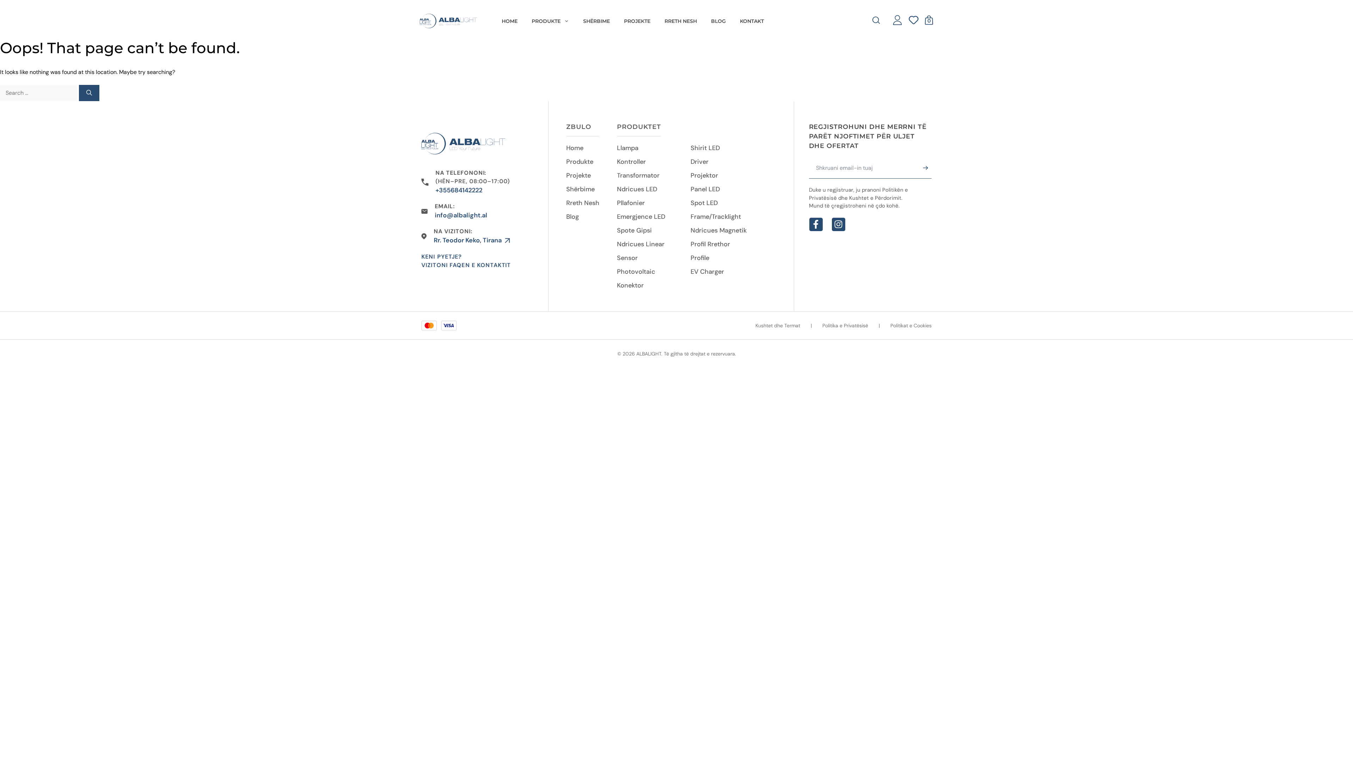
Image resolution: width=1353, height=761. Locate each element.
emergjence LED (641, 216)
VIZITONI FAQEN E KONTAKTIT (466, 265)
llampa (627, 148)
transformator (638, 175)
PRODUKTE (546, 21)
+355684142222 (458, 190)
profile (700, 258)
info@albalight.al (461, 215)
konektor (630, 285)
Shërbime (580, 189)
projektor (704, 175)
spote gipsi (634, 230)
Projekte (578, 175)
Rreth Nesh (582, 203)
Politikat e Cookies (911, 325)
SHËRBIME (596, 21)
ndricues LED (637, 189)
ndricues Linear (641, 244)
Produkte (579, 161)
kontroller (631, 161)
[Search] (89, 93)
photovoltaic (636, 271)
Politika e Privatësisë (845, 325)
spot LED (704, 203)
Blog (572, 216)
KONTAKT (752, 21)
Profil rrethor (710, 244)
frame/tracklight (716, 216)
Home (510, 21)
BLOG (718, 21)
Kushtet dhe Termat (777, 325)
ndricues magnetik (719, 230)
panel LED (705, 189)
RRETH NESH (681, 21)
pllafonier (631, 203)
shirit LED (705, 148)
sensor (627, 258)
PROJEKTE (637, 21)
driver (700, 161)
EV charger (707, 271)
